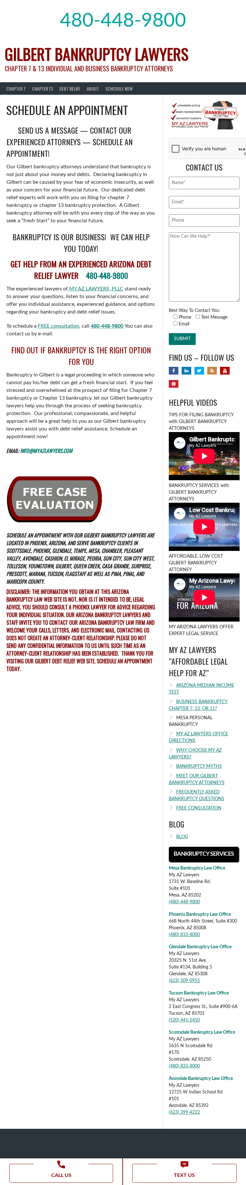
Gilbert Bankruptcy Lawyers (96, 53)
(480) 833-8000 (184, 935)
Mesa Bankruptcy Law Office (197, 868)
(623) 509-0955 (184, 980)
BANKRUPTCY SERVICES (204, 854)
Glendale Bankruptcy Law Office (200, 947)
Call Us (61, 1175)
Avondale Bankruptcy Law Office (201, 1078)
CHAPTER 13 (42, 88)
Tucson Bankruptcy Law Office (199, 993)
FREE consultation (58, 326)
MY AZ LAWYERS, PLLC (95, 288)
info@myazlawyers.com (46, 451)
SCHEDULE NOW (119, 88)
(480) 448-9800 (184, 902)
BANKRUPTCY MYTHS (199, 766)
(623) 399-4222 (184, 1112)
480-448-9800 (123, 21)
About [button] (93, 88)
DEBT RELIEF (69, 88)
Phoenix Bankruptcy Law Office (200, 914)
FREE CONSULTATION (198, 808)
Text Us (184, 1175)
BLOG (182, 837)
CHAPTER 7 (16, 88)
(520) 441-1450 (184, 1020)
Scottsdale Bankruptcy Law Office (202, 1032)
